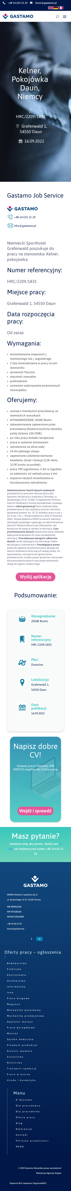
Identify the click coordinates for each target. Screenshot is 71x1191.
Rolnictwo (15, 1063)
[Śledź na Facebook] (31, 939)
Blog (19, 1123)
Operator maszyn (20, 1022)
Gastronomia (17, 975)
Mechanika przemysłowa (25, 1016)
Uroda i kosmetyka (21, 1080)
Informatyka (16, 987)
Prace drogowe (18, 998)
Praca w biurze (18, 1074)
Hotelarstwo (16, 981)
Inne (10, 992)
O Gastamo (24, 1100)
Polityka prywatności (32, 1141)
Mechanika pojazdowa (24, 1010)
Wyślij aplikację (35, 576)
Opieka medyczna (20, 1039)
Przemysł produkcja (22, 1045)
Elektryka (14, 969)
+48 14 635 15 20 (14, 924)
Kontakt (22, 1135)
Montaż (12, 1033)
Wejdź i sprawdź (35, 810)
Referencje (24, 1129)
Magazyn (14, 1004)
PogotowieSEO (39, 1183)
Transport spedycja (22, 1068)
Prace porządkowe (21, 1027)
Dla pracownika (28, 1111)
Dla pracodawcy (28, 1106)
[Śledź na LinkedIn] (39, 939)
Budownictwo (17, 963)
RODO (20, 1146)
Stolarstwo (15, 1057)
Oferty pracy (26, 1117)
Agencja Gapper (54, 1173)
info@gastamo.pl (25, 226)
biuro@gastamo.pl (15, 929)
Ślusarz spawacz (20, 1051)
